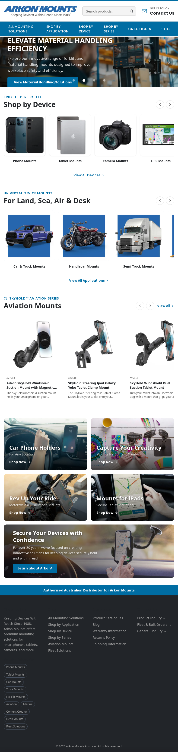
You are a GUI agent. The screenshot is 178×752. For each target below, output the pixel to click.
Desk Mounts (14, 719)
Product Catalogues (108, 618)
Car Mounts (13, 682)
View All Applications (87, 280)
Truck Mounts (15, 689)
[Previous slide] (9, 62)
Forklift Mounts (15, 697)
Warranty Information (110, 631)
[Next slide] (169, 62)
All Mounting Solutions (21, 29)
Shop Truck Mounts (31, 79)
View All (163, 305)
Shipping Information (109, 644)
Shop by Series (111, 29)
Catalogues (139, 29)
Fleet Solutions (15, 726)
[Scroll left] (160, 104)
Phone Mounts (15, 667)
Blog (165, 29)
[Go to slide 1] (74, 80)
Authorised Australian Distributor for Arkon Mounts (89, 590)
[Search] (131, 11)
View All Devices (87, 175)
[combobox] (109, 11)
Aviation (11, 704)
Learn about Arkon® (35, 568)
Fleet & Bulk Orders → (154, 624)
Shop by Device (86, 29)
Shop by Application (57, 29)
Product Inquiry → (151, 618)
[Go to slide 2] (84, 80)
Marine (27, 704)
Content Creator (16, 712)
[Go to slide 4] (104, 80)
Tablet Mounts (15, 674)
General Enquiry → (152, 631)
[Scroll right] (170, 104)
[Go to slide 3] (94, 80)
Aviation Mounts (60, 644)
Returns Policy (104, 637)
